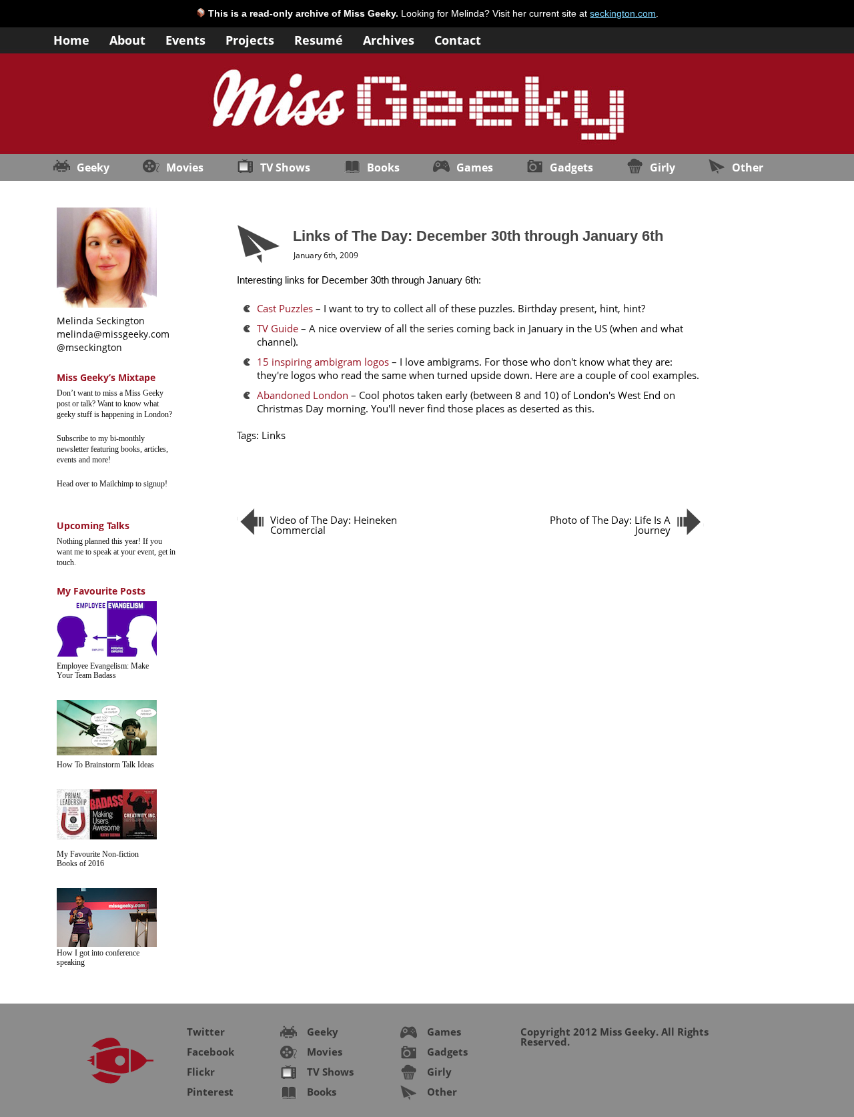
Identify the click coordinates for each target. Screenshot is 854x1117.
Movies (184, 167)
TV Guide (277, 328)
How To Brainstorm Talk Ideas (105, 764)
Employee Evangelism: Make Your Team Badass (103, 670)
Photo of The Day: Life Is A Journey (610, 524)
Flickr (201, 1071)
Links (274, 435)
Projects (250, 39)
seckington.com (623, 13)
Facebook (210, 1051)
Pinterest (210, 1091)
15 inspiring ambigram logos (323, 361)
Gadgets (571, 167)
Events (185, 39)
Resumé (318, 39)
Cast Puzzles (285, 308)
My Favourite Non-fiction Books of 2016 (98, 858)
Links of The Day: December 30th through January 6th (478, 236)
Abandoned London (302, 395)
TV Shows (285, 167)
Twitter (206, 1031)
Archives (388, 39)
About (127, 39)
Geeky (93, 167)
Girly (662, 167)
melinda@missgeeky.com (113, 334)
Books (383, 167)
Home (71, 39)
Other (747, 167)
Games (474, 167)
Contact (457, 39)
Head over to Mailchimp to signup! (112, 483)
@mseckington (89, 347)
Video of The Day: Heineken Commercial (333, 524)
